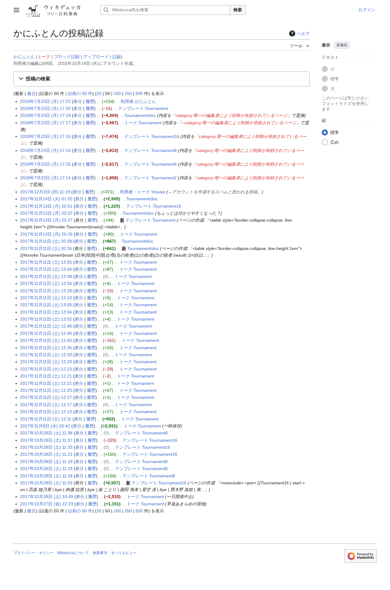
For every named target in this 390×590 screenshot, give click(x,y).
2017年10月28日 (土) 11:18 (46, 475)
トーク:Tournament (142, 122)
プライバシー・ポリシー (33, 553)
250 (128, 93)
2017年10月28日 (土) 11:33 (46, 447)
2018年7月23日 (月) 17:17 (45, 122)
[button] (16, 10)
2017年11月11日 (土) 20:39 (46, 241)
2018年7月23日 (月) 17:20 (45, 108)
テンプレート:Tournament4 (150, 164)
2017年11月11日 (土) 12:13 (46, 411)
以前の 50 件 (80, 93)
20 (99, 93)
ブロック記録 (67, 56)
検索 (237, 9)
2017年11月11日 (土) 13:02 (46, 319)
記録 (116, 56)
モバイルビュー (123, 553)
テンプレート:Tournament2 (150, 177)
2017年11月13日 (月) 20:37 (46, 213)
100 (117, 93)
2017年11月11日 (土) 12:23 (46, 369)
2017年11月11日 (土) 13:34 (46, 283)
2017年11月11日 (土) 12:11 (45, 418)
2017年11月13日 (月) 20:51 (46, 206)
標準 (334, 78)
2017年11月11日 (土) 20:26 (46, 248)
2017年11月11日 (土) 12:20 (46, 390)
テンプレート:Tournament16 (151, 136)
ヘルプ (303, 33)
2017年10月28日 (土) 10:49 (46, 496)
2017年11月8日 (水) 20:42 (45, 425)
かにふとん (24, 56)
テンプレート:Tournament (143, 108)
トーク (43, 56)
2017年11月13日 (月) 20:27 (46, 220)
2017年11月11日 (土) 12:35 (46, 347)
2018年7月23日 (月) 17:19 (45, 115)
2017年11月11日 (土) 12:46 (46, 326)
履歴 (90, 101)
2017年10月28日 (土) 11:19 (46, 461)
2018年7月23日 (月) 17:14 (45, 177)
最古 (31, 93)
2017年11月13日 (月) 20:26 (46, 234)
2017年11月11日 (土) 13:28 (46, 290)
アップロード (96, 56)
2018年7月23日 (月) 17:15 (45, 136)
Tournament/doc (140, 115)
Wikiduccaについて (73, 553)
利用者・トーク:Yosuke (142, 191)
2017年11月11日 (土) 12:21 (46, 376)
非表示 (341, 45)
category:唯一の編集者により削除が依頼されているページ (231, 115)
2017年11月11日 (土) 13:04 (46, 312)
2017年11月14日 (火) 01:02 (46, 198)
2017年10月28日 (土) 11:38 (46, 432)
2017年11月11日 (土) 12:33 (46, 354)
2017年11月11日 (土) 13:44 (46, 269)
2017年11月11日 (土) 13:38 (46, 276)
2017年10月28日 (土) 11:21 (46, 454)
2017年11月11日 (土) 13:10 (46, 297)
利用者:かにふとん (138, 101)
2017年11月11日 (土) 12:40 (46, 333)
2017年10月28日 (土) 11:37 (46, 440)
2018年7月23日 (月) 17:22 (45, 101)
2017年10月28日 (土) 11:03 (46, 482)
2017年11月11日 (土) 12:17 (46, 397)
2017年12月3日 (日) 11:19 (45, 191)
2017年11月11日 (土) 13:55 (46, 262)
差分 (77, 101)
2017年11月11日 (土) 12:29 (46, 361)
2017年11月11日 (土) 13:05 (46, 304)
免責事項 (100, 553)
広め (334, 142)
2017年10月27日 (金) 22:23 (46, 503)
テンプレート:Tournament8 (150, 150)
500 (139, 93)
